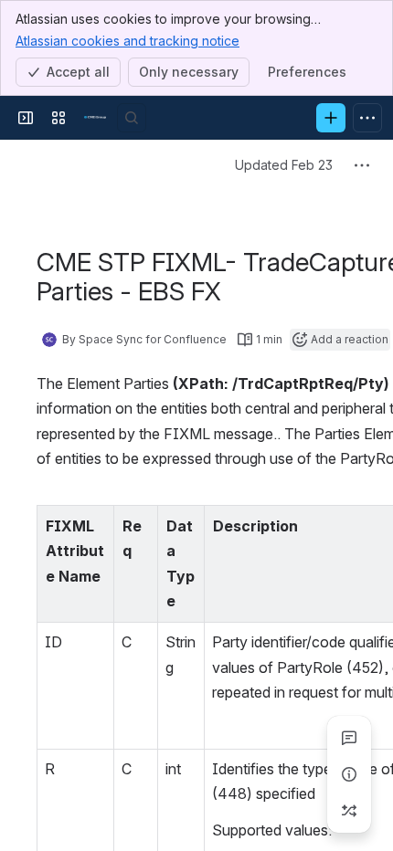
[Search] (131, 117)
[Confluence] (95, 117)
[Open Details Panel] (349, 774)
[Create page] (349, 810)
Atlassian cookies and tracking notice (127, 40)
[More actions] (362, 165)
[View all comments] (349, 737)
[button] (95, 524)
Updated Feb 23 (284, 165)
